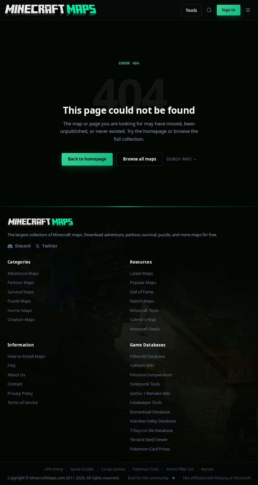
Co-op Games (113, 469)
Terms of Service (23, 402)
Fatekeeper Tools (146, 402)
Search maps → (181, 159)
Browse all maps (139, 159)
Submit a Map (143, 319)
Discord (23, 246)
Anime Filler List (180, 469)
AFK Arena (54, 469)
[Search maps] (209, 10)
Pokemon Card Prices (150, 449)
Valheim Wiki (142, 365)
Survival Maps (21, 292)
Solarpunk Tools (145, 384)
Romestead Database (150, 412)
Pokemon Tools (145, 469)
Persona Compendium (151, 375)
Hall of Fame (141, 292)
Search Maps (142, 301)
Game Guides (82, 469)
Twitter (50, 246)
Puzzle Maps (19, 301)
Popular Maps (143, 282)
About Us (16, 375)
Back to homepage (87, 159)
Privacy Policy (20, 393)
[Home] (50, 10)
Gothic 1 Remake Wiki (150, 393)
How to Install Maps (26, 356)
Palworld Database (147, 356)
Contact (15, 384)
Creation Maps (21, 319)
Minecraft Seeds (145, 329)
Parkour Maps (21, 282)
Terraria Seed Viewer (149, 439)
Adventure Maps (23, 273)
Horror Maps (20, 310)
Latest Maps (141, 273)
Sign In (228, 10)
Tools (191, 10)
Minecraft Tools (144, 310)
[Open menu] (248, 10)
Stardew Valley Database (153, 421)
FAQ (11, 365)
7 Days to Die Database (151, 430)
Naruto (207, 469)
